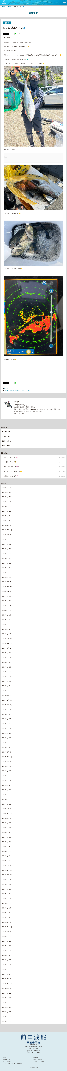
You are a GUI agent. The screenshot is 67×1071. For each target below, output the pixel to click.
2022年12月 (5, 695)
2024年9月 (5, 596)
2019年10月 (5, 875)
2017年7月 (5, 1002)
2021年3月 (5, 794)
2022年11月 (5, 700)
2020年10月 (5, 818)
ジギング (6, 390)
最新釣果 (36, 1057)
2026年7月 (5, 492)
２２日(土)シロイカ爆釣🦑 (10, 457)
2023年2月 (5, 686)
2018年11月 (5, 927)
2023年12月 (5, 638)
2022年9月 (5, 709)
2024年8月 (5, 601)
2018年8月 (5, 941)
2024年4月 (5, 619)
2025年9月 (5, 539)
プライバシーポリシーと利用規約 (12, 1063)
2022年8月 (5, 714)
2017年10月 (5, 988)
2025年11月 (5, 530)
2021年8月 (5, 771)
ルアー (24, 390)
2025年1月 (5, 577)
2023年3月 (5, 681)
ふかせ (12, 390)
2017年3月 (5, 1021)
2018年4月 (5, 960)
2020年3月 (5, 851)
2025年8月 (5, 544)
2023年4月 (5, 676)
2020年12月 (5, 808)
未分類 (4, 436)
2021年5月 (5, 785)
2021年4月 (5, 790)
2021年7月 (5, 775)
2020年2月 (5, 856)
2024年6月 (5, 610)
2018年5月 (5, 955)
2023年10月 (5, 648)
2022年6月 (5, 723)
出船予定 (5, 431)
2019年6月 (5, 894)
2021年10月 (5, 761)
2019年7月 (5, 889)
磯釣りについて (7, 1059)
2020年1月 (5, 860)
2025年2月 (5, 572)
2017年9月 (5, 993)
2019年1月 (5, 917)
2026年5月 (5, 501)
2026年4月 (5, 506)
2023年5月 (5, 671)
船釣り (4, 445)
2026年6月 (5, 497)
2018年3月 (5, 964)
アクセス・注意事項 (39, 1061)
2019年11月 (5, 870)
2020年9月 (5, 823)
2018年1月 (5, 974)
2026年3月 (5, 511)
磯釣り (7, 23)
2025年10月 (5, 534)
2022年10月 (5, 704)
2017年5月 (5, 1012)
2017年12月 (5, 979)
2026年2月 (5, 516)
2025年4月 (5, 563)
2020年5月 (5, 842)
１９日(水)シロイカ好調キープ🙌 (12, 471)
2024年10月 (5, 591)
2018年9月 (5, 936)
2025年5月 (5, 558)
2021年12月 (5, 752)
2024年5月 (5, 615)
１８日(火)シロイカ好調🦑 (10, 476)
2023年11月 (5, 643)
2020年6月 (5, 837)
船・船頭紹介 (7, 1061)
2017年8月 (5, 997)
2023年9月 (5, 653)
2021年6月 (5, 780)
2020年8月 (5, 827)
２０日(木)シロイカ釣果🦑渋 (10, 466)
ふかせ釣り (18, 390)
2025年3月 (5, 567)
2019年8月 (5, 884)
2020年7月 (5, 832)
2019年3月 (5, 908)
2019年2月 (5, 912)
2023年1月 (5, 690)
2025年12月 (5, 525)
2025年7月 (5, 549)
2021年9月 (5, 766)
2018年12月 (5, 922)
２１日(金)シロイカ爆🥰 (9, 462)
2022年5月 (5, 728)
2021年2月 (5, 799)
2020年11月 (5, 813)
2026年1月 (5, 520)
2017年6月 (5, 1007)
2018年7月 (5, 946)
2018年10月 (5, 931)
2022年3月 (5, 738)
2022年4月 (5, 733)
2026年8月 (5, 487)
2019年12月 (5, 865)
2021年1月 (5, 804)
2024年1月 (5, 634)
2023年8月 (5, 657)
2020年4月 (5, 846)
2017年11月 (5, 983)
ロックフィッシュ (31, 390)
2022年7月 (5, 719)
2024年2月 (5, 629)
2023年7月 (5, 662)
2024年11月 (5, 586)
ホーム (5, 1057)
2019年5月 (5, 898)
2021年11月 (5, 757)
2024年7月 (5, 605)
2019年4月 (5, 903)
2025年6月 (5, 553)
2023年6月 (5, 667)
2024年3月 (5, 624)
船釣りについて (38, 1059)
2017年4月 (5, 1016)
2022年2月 (5, 742)
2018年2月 (5, 969)
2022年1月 (5, 747)
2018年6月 (5, 950)
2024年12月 (5, 582)
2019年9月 (5, 879)
